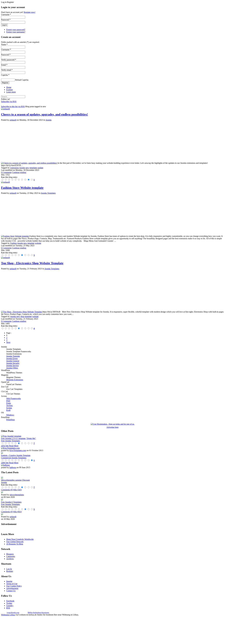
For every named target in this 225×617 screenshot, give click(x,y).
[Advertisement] (79, 141)
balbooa (13, 467)
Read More (13, 446)
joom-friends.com (13, 612)
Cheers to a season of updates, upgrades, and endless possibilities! (44, 114)
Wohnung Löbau (8, 615)
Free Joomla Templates (10, 441)
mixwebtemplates (17, 495)
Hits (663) (17, 512)
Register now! (29, 12)
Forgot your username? (15, 32)
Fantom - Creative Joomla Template (15, 455)
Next (8, 342)
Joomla (48, 120)
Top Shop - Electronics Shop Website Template (32, 263)
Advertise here (112, 427)
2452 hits (5, 446)
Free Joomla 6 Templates (11, 502)
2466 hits (5, 463)
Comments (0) (7, 490)
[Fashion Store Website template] (15, 236)
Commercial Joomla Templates (13, 458)
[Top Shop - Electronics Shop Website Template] (21, 312)
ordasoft (13, 120)
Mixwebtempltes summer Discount (15, 480)
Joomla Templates (48, 193)
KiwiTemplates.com (18, 450)
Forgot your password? (15, 29)
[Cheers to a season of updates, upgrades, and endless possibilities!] (29, 163)
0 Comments (6, 172)
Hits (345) (17, 490)
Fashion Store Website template (22, 187)
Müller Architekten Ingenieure (38, 612)
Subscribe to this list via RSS (13, 106)
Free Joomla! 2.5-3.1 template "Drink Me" (18, 438)
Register (5, 83)
